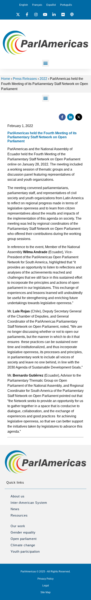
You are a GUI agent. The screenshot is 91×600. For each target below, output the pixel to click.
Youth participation (25, 551)
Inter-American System (29, 502)
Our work (18, 526)
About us (18, 496)
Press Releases (25, 78)
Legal (45, 585)
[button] (45, 63)
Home (5, 78)
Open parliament (24, 539)
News (15, 509)
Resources (19, 515)
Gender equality (23, 532)
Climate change (23, 545)
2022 (43, 78)
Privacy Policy (45, 578)
